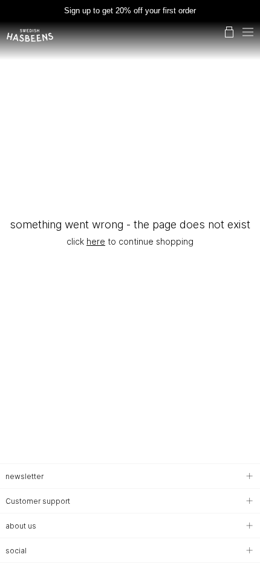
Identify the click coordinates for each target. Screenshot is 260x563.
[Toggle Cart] (229, 32)
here (95, 241)
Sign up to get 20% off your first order (130, 10)
